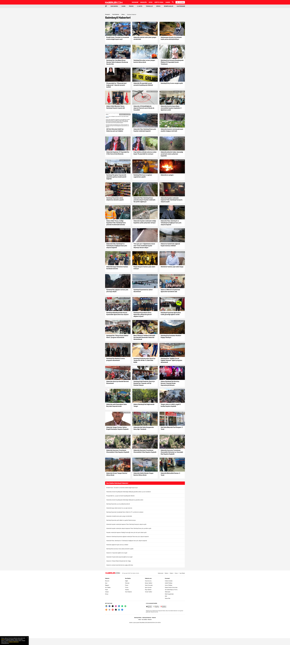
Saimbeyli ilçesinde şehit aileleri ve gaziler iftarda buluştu (121, 520)
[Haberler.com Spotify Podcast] (125, 606)
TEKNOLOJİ (149, 6)
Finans (126, 585)
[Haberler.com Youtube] (112, 609)
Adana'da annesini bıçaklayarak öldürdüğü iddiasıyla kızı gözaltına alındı (124, 500)
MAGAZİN (143, 2)
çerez (2, 639)
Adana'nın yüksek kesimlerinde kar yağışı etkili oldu (119, 565)
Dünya (106, 594)
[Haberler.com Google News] (106, 606)
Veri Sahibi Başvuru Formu (171, 589)
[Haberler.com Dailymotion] (122, 609)
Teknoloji (127, 583)
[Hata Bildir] (142, 622)
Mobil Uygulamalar (169, 594)
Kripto (106, 589)
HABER (167, 2)
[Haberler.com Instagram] (116, 606)
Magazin (107, 585)
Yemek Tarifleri (148, 591)
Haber (139, 619)
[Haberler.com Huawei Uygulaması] (163, 606)
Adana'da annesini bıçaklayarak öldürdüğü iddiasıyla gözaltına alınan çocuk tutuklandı (128, 491)
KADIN (123, 6)
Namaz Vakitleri (148, 583)
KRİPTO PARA (159, 2)
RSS (166, 596)
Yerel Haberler (115, 14)
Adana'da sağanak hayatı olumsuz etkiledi (117, 544)
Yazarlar (127, 589)
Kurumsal (167, 578)
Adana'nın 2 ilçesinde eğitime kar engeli (116, 553)
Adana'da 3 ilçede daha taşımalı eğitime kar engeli (119, 557)
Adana (123, 14)
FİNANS (131, 6)
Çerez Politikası (168, 585)
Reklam (166, 573)
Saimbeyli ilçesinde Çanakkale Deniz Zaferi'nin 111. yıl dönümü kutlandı (124, 512)
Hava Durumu (148, 580)
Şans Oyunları (148, 587)
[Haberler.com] (112, 573)
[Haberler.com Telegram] (119, 609)
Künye (176, 573)
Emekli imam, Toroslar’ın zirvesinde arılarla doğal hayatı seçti (122, 487)
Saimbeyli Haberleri (131, 14)
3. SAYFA (139, 6)
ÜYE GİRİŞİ (181, 2)
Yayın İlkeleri (182, 573)
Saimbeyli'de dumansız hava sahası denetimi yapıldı (119, 548)
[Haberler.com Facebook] (109, 606)
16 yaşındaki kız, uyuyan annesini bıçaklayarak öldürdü (120, 496)
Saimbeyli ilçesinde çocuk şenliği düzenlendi (118, 504)
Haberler (107, 578)
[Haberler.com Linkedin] (119, 606)
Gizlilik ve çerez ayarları (134, 622)
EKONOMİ (135, 2)
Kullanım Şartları (168, 580)
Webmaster (167, 591)
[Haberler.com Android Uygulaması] (156, 606)
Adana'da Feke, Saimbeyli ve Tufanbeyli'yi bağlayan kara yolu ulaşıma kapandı (126, 540)
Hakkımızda (160, 573)
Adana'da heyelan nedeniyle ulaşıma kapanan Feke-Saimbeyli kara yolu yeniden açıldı (128, 528)
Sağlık (126, 580)
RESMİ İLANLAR (168, 6)
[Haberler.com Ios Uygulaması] (149, 606)
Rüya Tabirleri (148, 589)
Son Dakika (107, 587)
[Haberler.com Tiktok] (116, 609)
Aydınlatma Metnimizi (13, 642)
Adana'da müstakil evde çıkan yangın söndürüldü (119, 516)
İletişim (171, 573)
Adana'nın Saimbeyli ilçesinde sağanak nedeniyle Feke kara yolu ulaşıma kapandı (127, 536)
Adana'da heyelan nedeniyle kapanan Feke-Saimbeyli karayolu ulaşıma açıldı (126, 524)
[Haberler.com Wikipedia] (109, 609)
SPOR (150, 2)
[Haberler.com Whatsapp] (122, 606)
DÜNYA (158, 6)
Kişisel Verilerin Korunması (171, 587)
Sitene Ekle (167, 598)
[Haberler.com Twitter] (112, 606)
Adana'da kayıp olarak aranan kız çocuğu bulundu (119, 508)
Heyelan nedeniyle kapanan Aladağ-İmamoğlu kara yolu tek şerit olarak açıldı (126, 532)
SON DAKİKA (114, 6)
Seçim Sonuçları (149, 585)
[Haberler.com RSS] (106, 609)
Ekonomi (107, 580)
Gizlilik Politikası (168, 583)
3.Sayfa (107, 591)
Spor (106, 583)
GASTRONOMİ (181, 6)
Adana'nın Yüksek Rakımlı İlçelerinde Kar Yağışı (118, 561)
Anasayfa (107, 14)
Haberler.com (148, 578)
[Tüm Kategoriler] (106, 6)
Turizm (126, 587)
